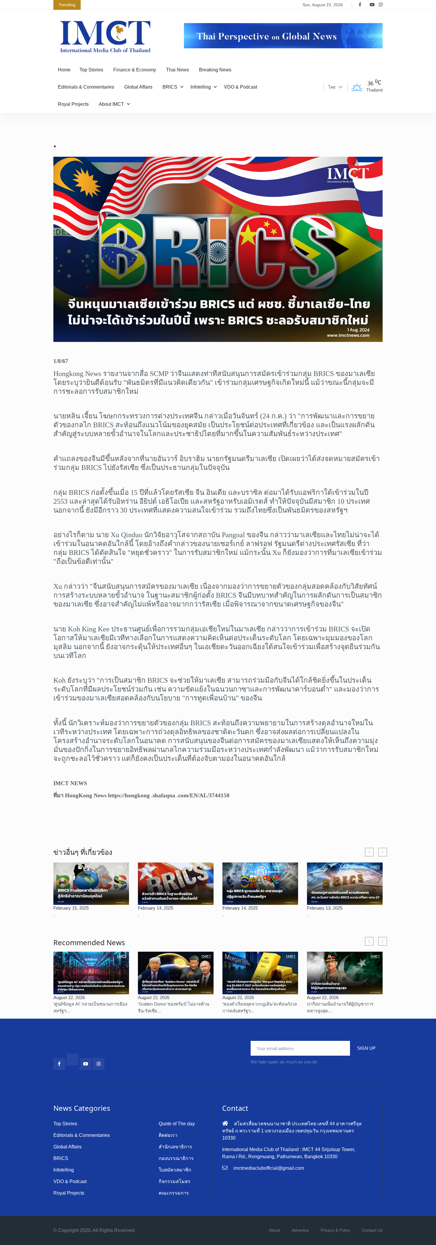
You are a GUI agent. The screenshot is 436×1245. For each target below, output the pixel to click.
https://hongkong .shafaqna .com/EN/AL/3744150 (169, 795)
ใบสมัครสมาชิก (175, 1169)
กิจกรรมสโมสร (174, 1181)
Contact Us (372, 1230)
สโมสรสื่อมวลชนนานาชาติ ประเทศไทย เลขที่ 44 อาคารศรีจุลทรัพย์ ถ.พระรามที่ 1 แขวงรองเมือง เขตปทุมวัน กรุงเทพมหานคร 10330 (292, 1130)
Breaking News (215, 69)
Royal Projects (73, 104)
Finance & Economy (134, 69)
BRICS (170, 86)
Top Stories (91, 69)
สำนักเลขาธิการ (175, 1146)
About (274, 1230)
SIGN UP (366, 1048)
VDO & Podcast (240, 86)
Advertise (300, 1230)
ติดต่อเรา (168, 1135)
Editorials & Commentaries (86, 86)
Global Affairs (138, 86)
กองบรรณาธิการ (176, 1158)
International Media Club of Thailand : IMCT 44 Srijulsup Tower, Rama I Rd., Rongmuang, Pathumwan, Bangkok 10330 (288, 1153)
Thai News (177, 69)
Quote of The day (177, 1123)
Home (64, 69)
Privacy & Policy (335, 1230)
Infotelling (200, 86)
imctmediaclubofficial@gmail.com (268, 1168)
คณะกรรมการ (174, 1193)
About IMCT (111, 104)
